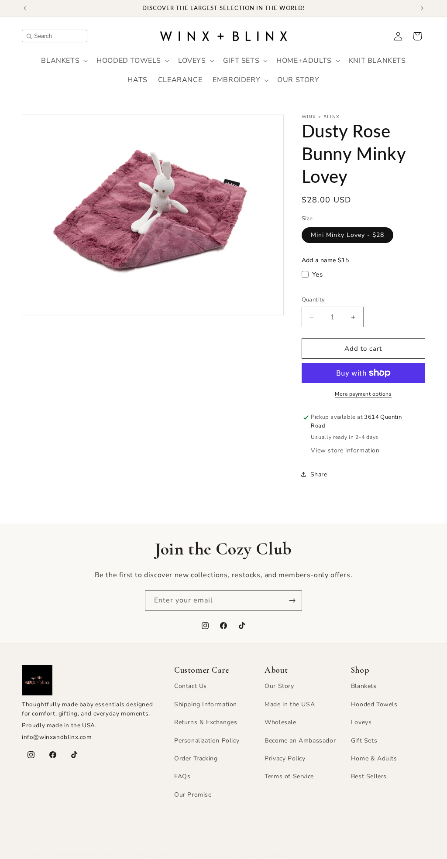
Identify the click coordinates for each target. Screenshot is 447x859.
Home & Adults (374, 758)
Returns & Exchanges (205, 722)
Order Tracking (195, 758)
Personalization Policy (206, 740)
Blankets (364, 686)
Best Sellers (369, 776)
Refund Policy (156, 854)
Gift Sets (364, 740)
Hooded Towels (374, 704)
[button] (63, 61)
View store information (345, 450)
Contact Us (190, 686)
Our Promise (193, 795)
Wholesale (280, 722)
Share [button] (318, 474)
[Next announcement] (422, 8)
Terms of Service (289, 776)
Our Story (279, 686)
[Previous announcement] (24, 8)
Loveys (361, 722)
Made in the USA (290, 704)
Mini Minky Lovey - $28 (347, 235)
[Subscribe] (292, 600)
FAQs (182, 776)
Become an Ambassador (300, 740)
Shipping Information (205, 704)
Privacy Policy (285, 758)
